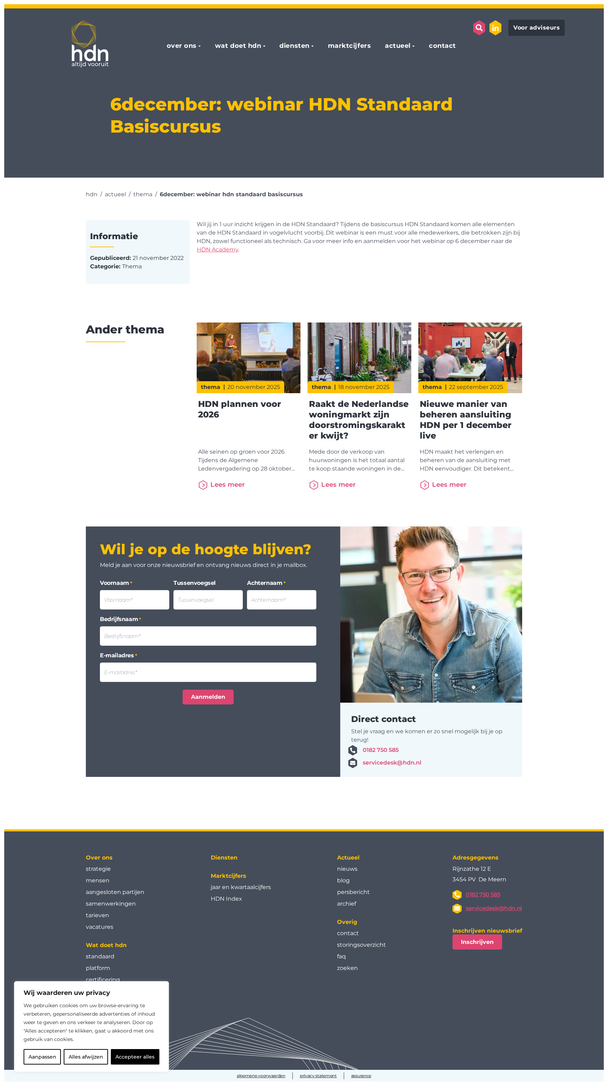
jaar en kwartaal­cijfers (241, 887)
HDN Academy (217, 249)
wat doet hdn (238, 46)
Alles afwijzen (86, 1057)
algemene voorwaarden (261, 1075)
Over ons (99, 857)
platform (98, 968)
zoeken (347, 968)
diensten (294, 46)
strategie (98, 868)
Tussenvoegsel (194, 583)
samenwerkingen (111, 903)
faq (341, 956)
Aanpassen (42, 1057)
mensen (97, 880)
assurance (361, 1075)
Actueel (348, 857)
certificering (103, 979)
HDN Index (226, 898)
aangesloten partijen (115, 892)
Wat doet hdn (106, 945)
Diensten (224, 857)
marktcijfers (349, 46)
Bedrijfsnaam (120, 619)
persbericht (353, 892)
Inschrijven (477, 942)
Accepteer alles (134, 1057)
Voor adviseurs (536, 27)
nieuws (347, 868)
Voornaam (116, 583)
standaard (100, 956)
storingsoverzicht (361, 944)
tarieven (97, 915)
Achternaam (266, 583)
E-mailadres (118, 655)
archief (346, 903)
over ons (182, 46)
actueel (398, 46)
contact (442, 46)
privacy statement (318, 1075)
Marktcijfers (228, 876)
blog (343, 880)
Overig (347, 922)
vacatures (99, 927)
